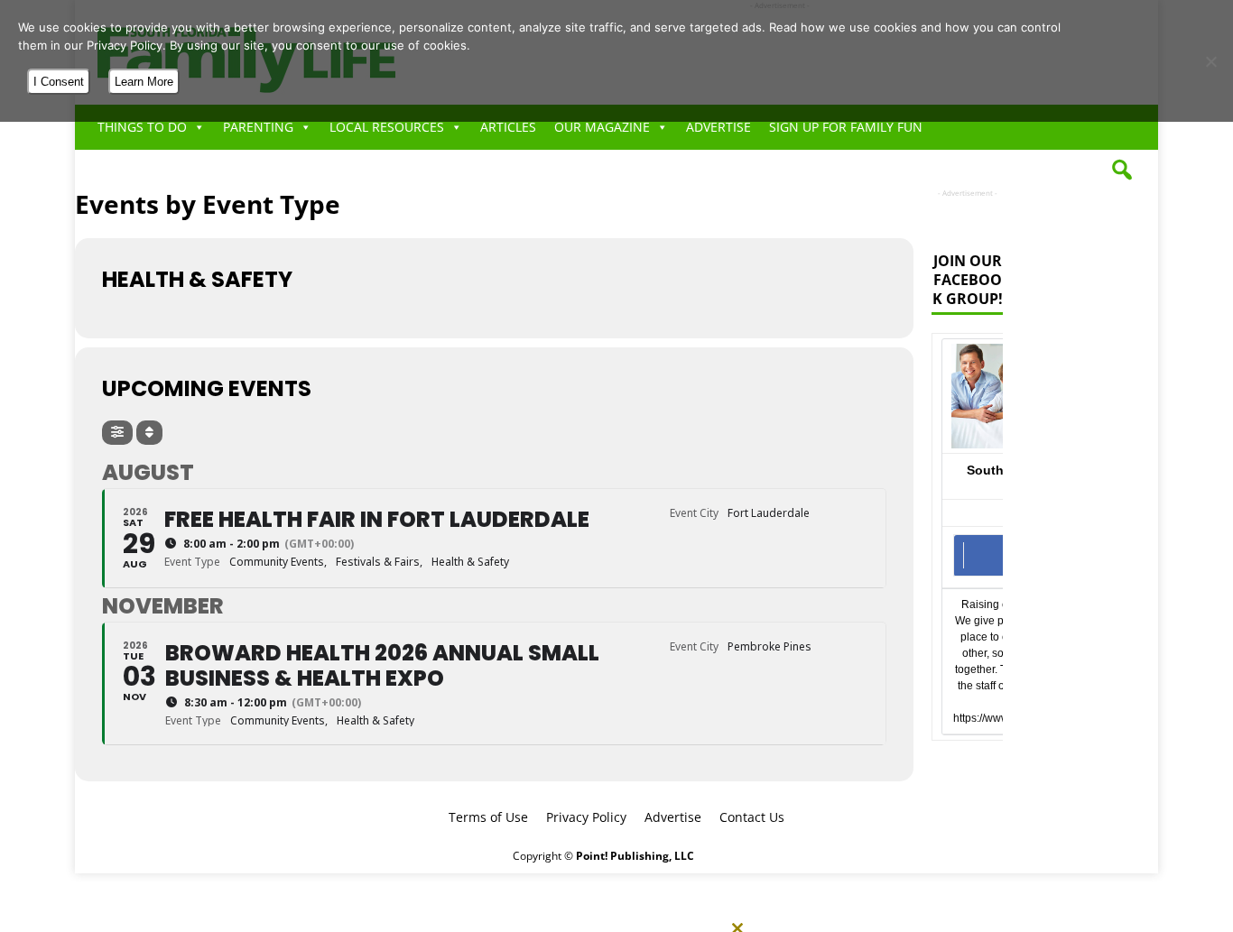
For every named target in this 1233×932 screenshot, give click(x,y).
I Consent (58, 81)
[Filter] (117, 432)
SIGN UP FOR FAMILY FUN (845, 126)
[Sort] (149, 432)
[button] (1122, 170)
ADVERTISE (718, 126)
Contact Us (751, 817)
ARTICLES (508, 126)
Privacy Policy (586, 817)
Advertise (672, 817)
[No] (1210, 61)
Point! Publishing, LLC (635, 855)
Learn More (144, 81)
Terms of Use (488, 817)
